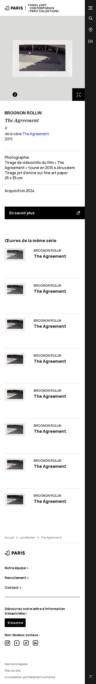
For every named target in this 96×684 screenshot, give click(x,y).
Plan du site (12, 671)
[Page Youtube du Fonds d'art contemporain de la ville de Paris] (17, 643)
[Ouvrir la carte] (90, 29)
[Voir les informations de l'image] (15, 94)
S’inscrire (15, 623)
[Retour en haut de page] (91, 676)
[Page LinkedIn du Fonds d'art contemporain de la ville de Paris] (35, 643)
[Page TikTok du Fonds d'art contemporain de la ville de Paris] (26, 643)
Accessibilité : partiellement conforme (30, 677)
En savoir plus (21, 212)
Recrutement (16, 577)
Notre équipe (15, 568)
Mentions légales (16, 664)
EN (90, 41)
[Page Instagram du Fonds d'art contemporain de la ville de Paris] (7, 643)
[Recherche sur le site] (90, 18)
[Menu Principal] (91, 7)
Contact (12, 587)
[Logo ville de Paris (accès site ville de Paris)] (15, 553)
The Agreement (35, 133)
